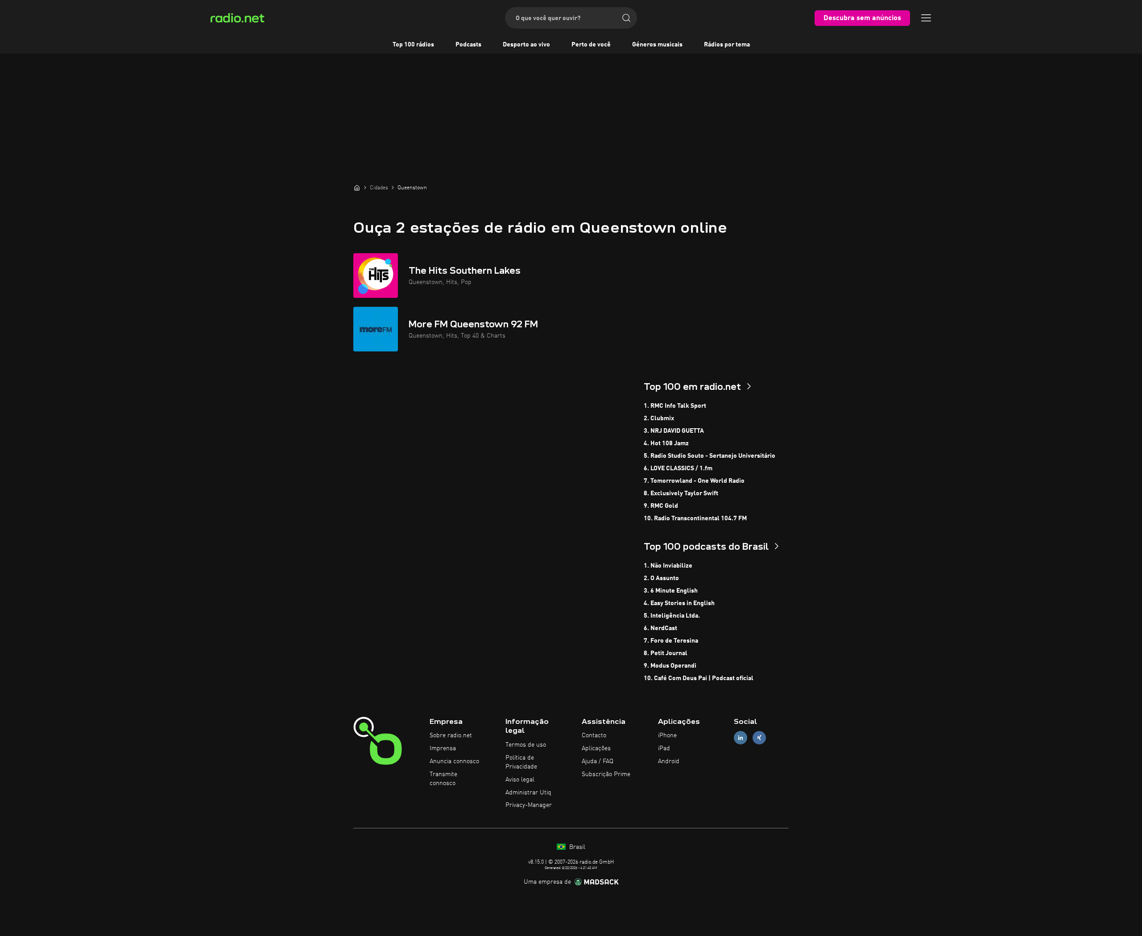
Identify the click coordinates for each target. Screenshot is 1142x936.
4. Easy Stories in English (679, 603)
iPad (664, 748)
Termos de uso (525, 745)
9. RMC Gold (661, 506)
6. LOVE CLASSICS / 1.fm (678, 468)
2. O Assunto (661, 578)
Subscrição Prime (606, 774)
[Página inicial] (356, 187)
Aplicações (596, 748)
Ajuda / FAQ (597, 761)
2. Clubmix (659, 418)
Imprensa (443, 748)
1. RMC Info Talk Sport (675, 406)
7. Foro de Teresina (671, 641)
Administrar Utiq (528, 793)
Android (668, 761)
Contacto (594, 735)
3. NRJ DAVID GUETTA (674, 431)
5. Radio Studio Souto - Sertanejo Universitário (709, 456)
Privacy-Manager (528, 805)
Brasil (576, 847)
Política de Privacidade (521, 762)
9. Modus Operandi (670, 666)
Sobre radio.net (451, 735)
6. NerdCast (660, 628)
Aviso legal (519, 780)
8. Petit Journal (665, 653)
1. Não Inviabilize (668, 566)
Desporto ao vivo (526, 45)
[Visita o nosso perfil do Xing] (759, 738)
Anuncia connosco (454, 761)
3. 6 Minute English (671, 591)
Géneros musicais (657, 45)
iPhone (667, 735)
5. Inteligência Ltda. (672, 616)
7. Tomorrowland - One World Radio (694, 481)
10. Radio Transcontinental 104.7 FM (695, 518)
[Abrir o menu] (926, 18)
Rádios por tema (727, 45)
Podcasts (468, 45)
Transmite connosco (443, 778)
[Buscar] (626, 18)
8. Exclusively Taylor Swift (681, 493)
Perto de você (591, 45)
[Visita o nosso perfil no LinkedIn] (740, 738)
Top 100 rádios (413, 45)
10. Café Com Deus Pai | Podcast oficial (698, 678)
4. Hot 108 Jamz (666, 443)
